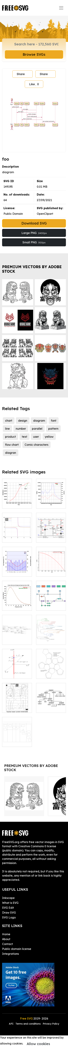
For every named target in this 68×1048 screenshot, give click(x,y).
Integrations (10, 953)
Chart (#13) (13, 537)
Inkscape (8, 898)
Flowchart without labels (17, 740)
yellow (49, 436)
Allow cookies (38, 1044)
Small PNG (34, 242)
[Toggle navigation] (61, 8)
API (11, 1023)
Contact (7, 944)
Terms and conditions (28, 1023)
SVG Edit (8, 907)
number (21, 428)
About (6, 939)
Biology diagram (51, 638)
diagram (39, 420)
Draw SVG (9, 912)
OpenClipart (45, 213)
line (7, 428)
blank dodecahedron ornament (51, 670)
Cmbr (9, 606)
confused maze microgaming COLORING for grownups (17, 702)
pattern (53, 428)
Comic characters (36, 444)
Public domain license (16, 949)
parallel (37, 428)
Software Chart (50, 606)
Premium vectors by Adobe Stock (32, 269)
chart (8, 420)
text (24, 436)
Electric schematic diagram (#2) (51, 533)
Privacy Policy (51, 1023)
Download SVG (34, 223)
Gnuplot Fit (47, 571)
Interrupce (47, 503)
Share (21, 74)
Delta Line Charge (17, 672)
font (53, 420)
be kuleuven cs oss (17, 638)
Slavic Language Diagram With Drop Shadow (51, 702)
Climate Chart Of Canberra (17, 569)
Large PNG (34, 233)
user (36, 436)
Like (34, 84)
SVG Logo (9, 917)
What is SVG (10, 902)
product (10, 436)
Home (6, 934)
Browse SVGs (34, 54)
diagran (10, 452)
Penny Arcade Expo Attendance (17, 499)
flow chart (12, 444)
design (22, 420)
